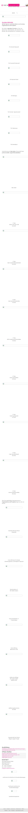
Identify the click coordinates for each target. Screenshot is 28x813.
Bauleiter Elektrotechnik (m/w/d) (9, 753)
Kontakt (8, 808)
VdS (9, 810)
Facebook (12, 810)
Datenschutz (18, 808)
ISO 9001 (6, 810)
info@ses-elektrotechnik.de (8, 768)
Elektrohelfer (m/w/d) (7, 757)
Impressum (13, 808)
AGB (22, 808)
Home (5, 808)
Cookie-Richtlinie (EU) (19, 810)
